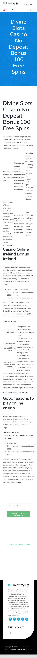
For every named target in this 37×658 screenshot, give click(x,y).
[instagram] (14, 619)
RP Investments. (22, 647)
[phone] (26, 619)
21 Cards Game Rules (11, 433)
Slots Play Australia (10, 322)
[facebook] (10, 619)
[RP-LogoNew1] (10, 3)
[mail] (22, 619)
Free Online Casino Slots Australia (15, 393)
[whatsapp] (18, 619)
